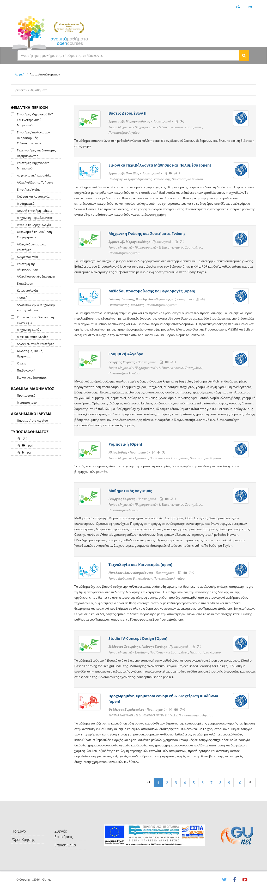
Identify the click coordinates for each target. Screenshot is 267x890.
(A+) (30, 445)
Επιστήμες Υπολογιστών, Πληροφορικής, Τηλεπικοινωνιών (34, 137)
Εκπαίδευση (25, 283)
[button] (244, 55)
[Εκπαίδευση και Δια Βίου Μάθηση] (154, 835)
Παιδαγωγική (26, 370)
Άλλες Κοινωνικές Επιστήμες (36, 276)
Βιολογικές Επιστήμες (31, 377)
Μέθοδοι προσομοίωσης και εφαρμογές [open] (151, 290)
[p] (250, 782)
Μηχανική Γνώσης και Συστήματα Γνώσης (146, 233)
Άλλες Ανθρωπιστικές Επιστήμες (31, 247)
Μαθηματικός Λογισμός (130, 490)
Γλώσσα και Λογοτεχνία (33, 196)
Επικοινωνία (65, 844)
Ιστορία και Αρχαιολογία (34, 225)
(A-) (24, 438)
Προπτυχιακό (26, 395)
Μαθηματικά (25, 203)
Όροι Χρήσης (23, 839)
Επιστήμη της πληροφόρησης (27, 266)
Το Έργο (19, 831)
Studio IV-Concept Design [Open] (137, 638)
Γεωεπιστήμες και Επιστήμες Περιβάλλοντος (36, 153)
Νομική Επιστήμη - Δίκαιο (34, 211)
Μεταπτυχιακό (27, 402)
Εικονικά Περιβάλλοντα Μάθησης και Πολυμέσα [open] (159, 165)
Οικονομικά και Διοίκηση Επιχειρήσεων (34, 234)
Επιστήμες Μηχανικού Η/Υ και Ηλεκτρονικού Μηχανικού (35, 119)
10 (239, 782)
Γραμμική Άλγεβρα (125, 353)
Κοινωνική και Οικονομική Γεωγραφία (35, 320)
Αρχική (20, 74)
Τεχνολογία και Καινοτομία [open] (140, 564)
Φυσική (22, 297)
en (250, 6)
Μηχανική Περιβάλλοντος (34, 218)
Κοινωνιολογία (27, 290)
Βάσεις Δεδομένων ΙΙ (127, 113)
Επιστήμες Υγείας (28, 189)
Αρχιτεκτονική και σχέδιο (34, 175)
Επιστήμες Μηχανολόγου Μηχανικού (34, 165)
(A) (28, 453)
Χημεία (21, 363)
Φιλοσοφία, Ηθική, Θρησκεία (30, 353)
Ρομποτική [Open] (125, 444)
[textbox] (128, 55)
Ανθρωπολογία (27, 257)
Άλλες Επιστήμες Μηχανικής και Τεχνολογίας (36, 307)
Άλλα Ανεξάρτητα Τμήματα (35, 182)
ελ (238, 6)
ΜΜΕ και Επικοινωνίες (32, 337)
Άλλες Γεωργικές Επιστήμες (35, 344)
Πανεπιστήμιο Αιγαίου (32, 420)
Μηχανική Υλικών (29, 330)
